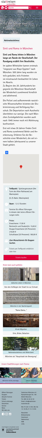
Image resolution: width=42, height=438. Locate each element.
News (3, 408)
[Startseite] (8, 2)
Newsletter (24, 412)
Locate (6, 152)
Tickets (4, 399)
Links (22, 424)
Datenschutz (25, 419)
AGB (22, 421)
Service (4, 406)
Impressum (24, 417)
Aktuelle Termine (7, 397)
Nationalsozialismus (11, 40)
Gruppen (4, 394)
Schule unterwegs (7, 401)
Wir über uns (6, 410)
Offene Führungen (7, 392)
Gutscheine (5, 403)
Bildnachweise (25, 415)
